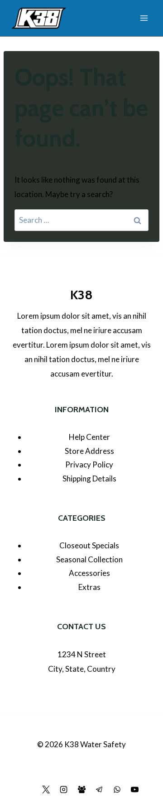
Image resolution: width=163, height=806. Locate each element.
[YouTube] (134, 789)
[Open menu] (143, 18)
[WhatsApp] (117, 789)
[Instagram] (64, 789)
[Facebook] (28, 789)
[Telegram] (99, 789)
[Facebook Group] (81, 789)
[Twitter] (46, 789)
